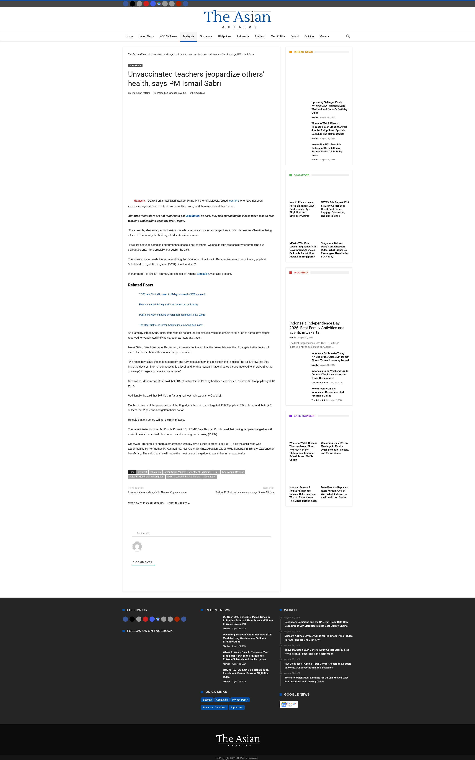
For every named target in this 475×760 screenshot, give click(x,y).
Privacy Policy (240, 699)
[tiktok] (165, 3)
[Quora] (178, 3)
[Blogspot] (172, 3)
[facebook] (125, 3)
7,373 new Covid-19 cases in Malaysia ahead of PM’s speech (172, 294)
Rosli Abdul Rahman (233, 472)
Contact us (222, 699)
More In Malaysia (178, 503)
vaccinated (192, 215)
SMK (170, 476)
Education (203, 273)
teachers (233, 200)
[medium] (139, 3)
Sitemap (207, 699)
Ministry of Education (200, 472)
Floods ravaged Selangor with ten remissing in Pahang (168, 304)
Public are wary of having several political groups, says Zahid (172, 314)
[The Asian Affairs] (237, 8)
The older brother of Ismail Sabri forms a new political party (171, 325)
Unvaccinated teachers (188, 476)
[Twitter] (132, 3)
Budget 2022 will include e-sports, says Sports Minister (245, 490)
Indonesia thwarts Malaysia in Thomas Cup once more (157, 490)
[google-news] (159, 3)
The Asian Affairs (141, 93)
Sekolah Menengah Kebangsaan (146, 476)
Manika (295, 94)
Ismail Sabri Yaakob (174, 472)
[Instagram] (153, 3)
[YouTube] (146, 3)
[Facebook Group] (185, 3)
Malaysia (135, 65)
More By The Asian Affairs (146, 503)
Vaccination (210, 476)
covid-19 (142, 472)
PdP (216, 472)
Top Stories (237, 707)
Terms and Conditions (214, 707)
